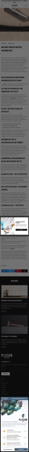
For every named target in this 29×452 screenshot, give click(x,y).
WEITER (21, 229)
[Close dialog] (27, 218)
